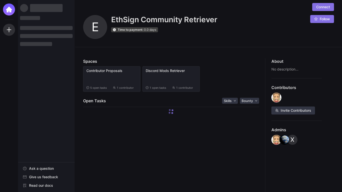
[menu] (46, 177)
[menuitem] (46, 168)
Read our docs (41, 185)
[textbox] (296, 69)
